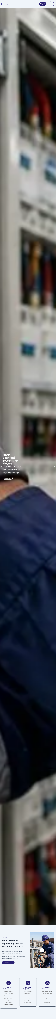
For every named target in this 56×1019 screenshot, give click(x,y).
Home (17, 4)
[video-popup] (42, 950)
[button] (2, 466)
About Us (23, 4)
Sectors (29, 4)
